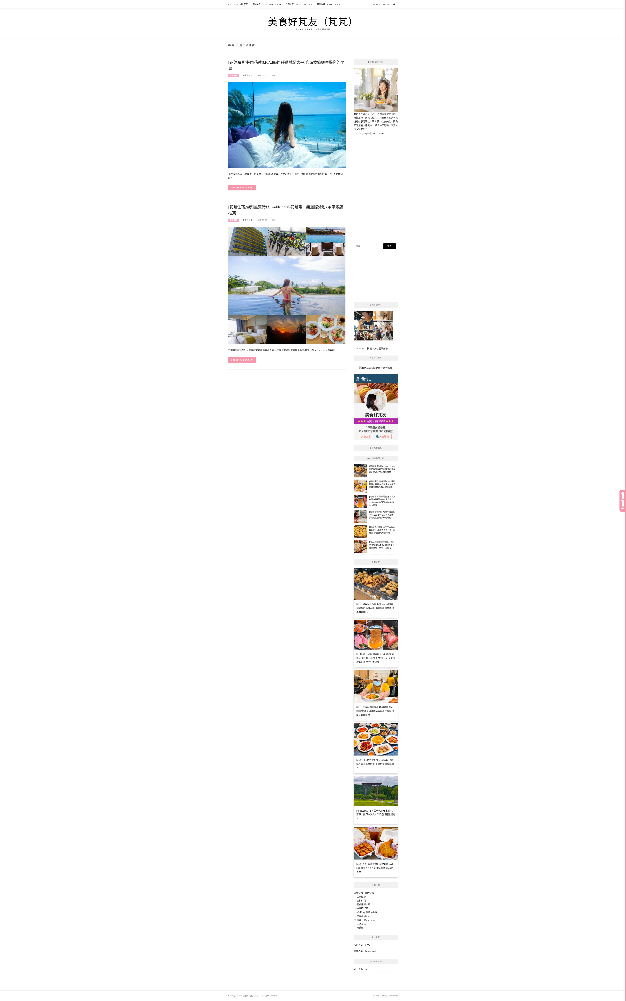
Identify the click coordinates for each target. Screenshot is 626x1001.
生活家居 (361, 924)
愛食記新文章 (363, 904)
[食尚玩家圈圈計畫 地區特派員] (375, 369)
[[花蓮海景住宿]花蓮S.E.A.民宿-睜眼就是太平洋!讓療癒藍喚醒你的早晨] (287, 125)
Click (622, 501)
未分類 (360, 928)
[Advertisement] (376, 189)
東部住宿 (233, 75)
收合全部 (369, 893)
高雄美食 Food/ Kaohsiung (267, 4)
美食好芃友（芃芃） (313, 21)
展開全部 (358, 893)
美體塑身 (361, 897)
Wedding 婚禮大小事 (367, 912)
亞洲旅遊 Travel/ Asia (328, 4)
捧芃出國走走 (363, 916)
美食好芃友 (248, 75)
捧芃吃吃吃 (362, 908)
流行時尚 (361, 900)
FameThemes (393, 996)
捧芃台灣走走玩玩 (366, 920)
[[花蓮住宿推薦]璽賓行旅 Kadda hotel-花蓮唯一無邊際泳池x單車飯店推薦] (287, 285)
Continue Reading (242, 188)
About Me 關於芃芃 (238, 4)
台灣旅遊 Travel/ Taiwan (299, 4)
